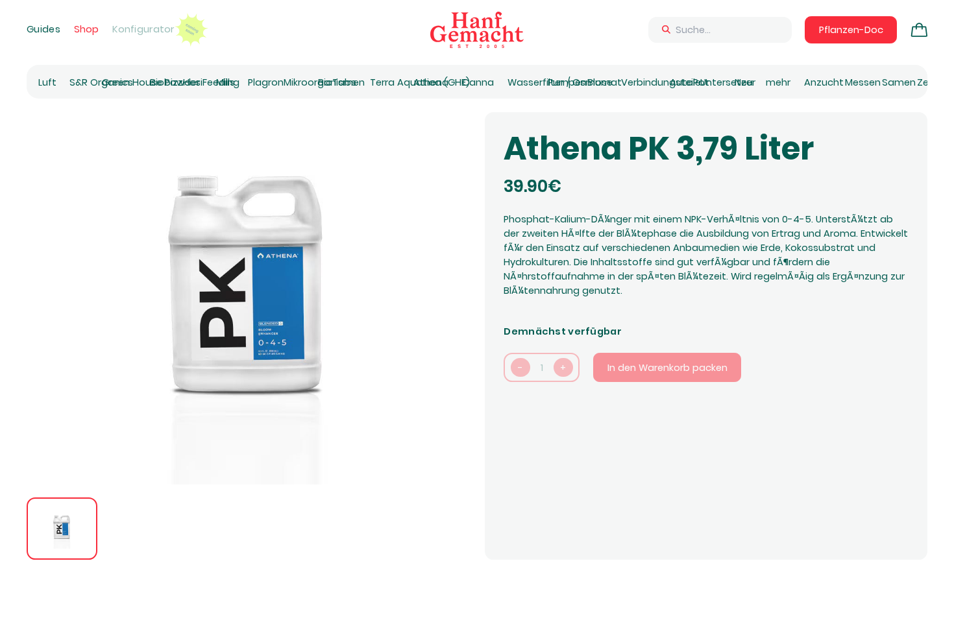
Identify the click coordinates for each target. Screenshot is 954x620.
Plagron (266, 82)
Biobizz (166, 82)
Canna (478, 82)
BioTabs (337, 82)
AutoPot (689, 82)
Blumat (604, 82)
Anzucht (824, 82)
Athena (430, 82)
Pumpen (567, 82)
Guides (43, 29)
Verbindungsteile (661, 82)
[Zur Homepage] (477, 30)
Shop (86, 29)
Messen (863, 82)
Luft (47, 82)
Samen (899, 82)
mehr (778, 82)
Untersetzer (727, 82)
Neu (744, 82)
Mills (225, 82)
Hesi (192, 82)
